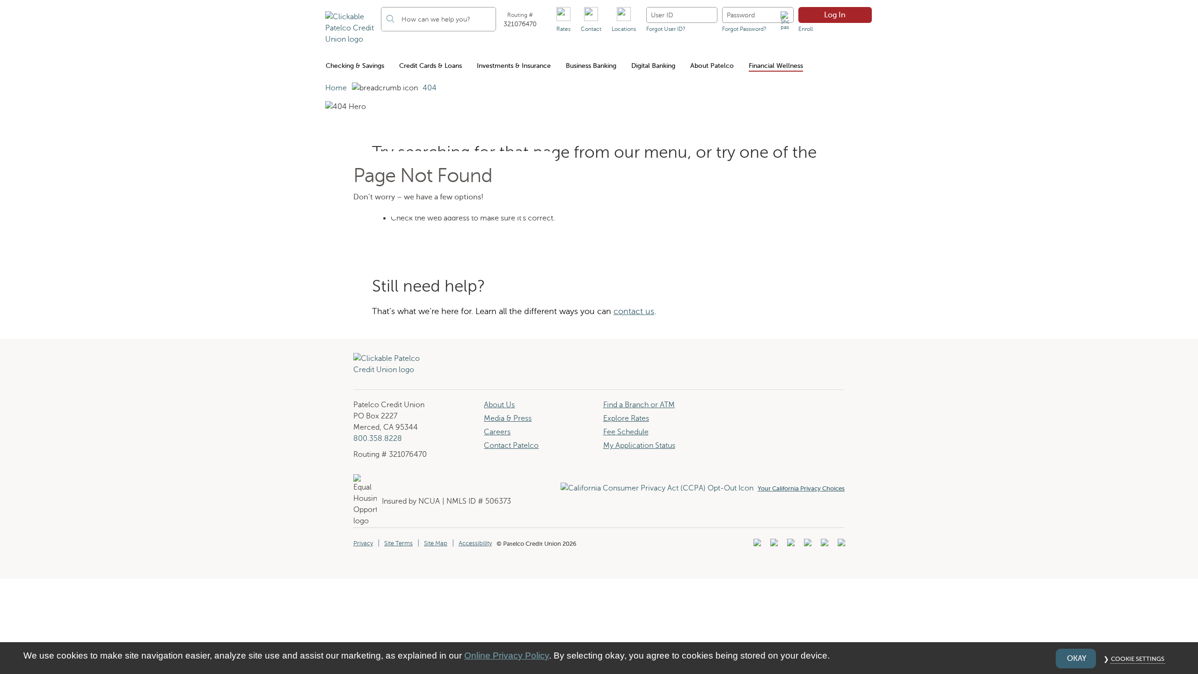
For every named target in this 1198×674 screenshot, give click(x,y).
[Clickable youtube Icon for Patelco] (773, 545)
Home (336, 88)
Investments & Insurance (514, 65)
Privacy (363, 543)
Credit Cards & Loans (430, 65)
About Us (499, 405)
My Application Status (639, 445)
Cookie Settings (1137, 659)
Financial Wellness (776, 65)
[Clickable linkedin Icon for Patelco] (756, 545)
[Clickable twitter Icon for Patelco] (823, 545)
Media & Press (508, 418)
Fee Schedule (626, 432)
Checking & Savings (355, 65)
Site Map (435, 543)
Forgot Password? (744, 29)
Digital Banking (653, 65)
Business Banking (591, 65)
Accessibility (475, 543)
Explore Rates (626, 418)
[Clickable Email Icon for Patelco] (840, 545)
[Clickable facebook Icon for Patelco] (790, 545)
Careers (497, 432)
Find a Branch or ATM (639, 405)
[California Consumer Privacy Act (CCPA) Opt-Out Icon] (659, 488)
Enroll (805, 29)
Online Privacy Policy (506, 655)
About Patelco (712, 65)
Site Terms (398, 543)
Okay (1076, 658)
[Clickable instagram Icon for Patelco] (806, 545)
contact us (634, 311)
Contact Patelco (511, 445)
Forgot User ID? (666, 29)
